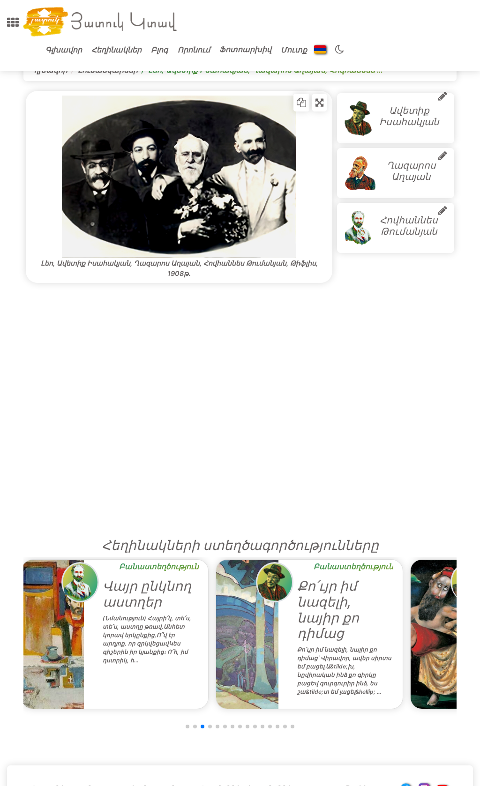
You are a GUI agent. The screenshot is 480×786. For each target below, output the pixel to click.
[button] (13, 22)
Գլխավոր (63, 49)
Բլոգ (159, 49)
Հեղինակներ (116, 49)
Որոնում (194, 49)
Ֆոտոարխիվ (245, 49)
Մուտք (294, 49)
